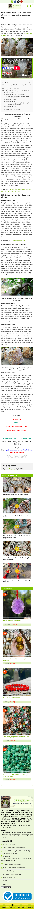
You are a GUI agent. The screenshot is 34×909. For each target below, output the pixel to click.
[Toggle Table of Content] (29, 82)
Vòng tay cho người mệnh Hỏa (11, 697)
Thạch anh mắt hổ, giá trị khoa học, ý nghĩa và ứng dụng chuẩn (16, 659)
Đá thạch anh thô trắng (11, 92)
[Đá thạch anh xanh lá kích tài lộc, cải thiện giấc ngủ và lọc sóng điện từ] (17, 759)
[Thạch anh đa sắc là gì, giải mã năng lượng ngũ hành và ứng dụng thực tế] (17, 720)
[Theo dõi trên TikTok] (18, 1)
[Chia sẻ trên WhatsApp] (8, 456)
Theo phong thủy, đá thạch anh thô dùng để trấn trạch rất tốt (17, 86)
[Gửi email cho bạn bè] (18, 456)
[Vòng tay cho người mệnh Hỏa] (17, 682)
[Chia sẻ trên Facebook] (11, 456)
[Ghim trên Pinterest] (22, 456)
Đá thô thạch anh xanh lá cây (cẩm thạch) (15, 94)
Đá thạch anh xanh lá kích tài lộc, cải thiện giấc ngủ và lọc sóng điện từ (17, 775)
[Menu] (2, 6)
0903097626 (9, 108)
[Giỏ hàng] (30, 6)
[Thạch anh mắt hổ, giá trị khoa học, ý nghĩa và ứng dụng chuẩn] (17, 643)
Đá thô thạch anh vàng (11, 106)
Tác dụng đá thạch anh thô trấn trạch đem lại (14, 89)
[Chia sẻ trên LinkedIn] (25, 456)
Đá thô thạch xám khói (11, 99)
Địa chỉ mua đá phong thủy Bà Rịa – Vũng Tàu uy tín (15, 494)
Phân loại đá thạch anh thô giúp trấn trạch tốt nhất (16, 91)
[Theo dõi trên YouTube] (21, 1)
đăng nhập (12, 469)
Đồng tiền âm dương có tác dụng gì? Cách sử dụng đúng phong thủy (16, 580)
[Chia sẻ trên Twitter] (15, 456)
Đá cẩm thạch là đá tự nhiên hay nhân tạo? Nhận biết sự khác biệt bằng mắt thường (16, 536)
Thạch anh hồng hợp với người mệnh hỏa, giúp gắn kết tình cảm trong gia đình (18, 103)
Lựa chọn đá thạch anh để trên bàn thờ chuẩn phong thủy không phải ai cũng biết (16, 558)
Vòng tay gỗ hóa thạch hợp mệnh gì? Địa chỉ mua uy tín (16, 515)
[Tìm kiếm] (27, 6)
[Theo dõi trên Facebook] (15, 1)
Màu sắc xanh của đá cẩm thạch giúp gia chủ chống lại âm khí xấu (18, 97)
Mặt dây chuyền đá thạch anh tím (12, 620)
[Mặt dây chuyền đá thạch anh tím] (17, 604)
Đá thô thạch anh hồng (11, 101)
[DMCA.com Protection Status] (6, 887)
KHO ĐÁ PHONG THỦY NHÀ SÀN (13, 109)
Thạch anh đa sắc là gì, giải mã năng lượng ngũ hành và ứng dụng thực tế (16, 737)
